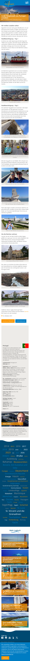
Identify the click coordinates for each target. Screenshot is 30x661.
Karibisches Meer (23, 485)
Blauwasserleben (20, 462)
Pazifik (9, 502)
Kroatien (5, 490)
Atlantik (25, 456)
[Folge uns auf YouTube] (10, 638)
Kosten (25, 488)
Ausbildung (12, 458)
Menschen (7, 496)
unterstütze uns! (21, 321)
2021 (21, 449)
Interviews (15, 483)
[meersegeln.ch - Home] (9, 3)
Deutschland (21, 470)
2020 (16, 450)
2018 (4, 449)
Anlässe (13, 456)
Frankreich (22, 476)
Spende (26, 311)
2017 (24, 446)
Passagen (24, 499)
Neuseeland (23, 497)
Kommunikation (16, 488)
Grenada (4, 481)
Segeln (16, 505)
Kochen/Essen (5, 488)
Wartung (22, 520)
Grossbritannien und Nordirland (18, 481)
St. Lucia (21, 508)
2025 (17, 453)
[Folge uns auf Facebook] (2, 638)
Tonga (6, 520)
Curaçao (5, 471)
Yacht (15, 522)
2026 (22, 452)
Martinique (19, 493)
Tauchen (5, 517)
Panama (17, 500)
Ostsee (9, 499)
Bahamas (7, 461)
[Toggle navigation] (27, 3)
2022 (26, 449)
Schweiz (21, 502)
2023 (8, 452)
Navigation (16, 496)
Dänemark (11, 471)
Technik (24, 517)
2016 (18, 446)
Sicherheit (24, 505)
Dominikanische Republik (15, 473)
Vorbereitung (13, 520)
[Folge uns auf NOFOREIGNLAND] (13, 638)
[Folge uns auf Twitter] (17, 638)
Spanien (13, 508)
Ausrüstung (20, 459)
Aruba (19, 455)
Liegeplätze (24, 490)
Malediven (8, 493)
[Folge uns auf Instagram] (6, 638)
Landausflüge (13, 490)
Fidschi (15, 476)
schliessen (5, 658)
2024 (13, 453)
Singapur (7, 508)
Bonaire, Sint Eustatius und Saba (15, 466)
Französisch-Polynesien (10, 479)
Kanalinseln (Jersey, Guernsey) (11, 485)
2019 (11, 449)
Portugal (15, 502)
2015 (12, 446)
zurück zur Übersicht (8, 321)
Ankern (6, 455)
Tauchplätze (14, 517)
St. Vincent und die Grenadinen (15, 512)
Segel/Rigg (7, 504)
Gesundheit (22, 479)
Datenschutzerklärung (7, 654)
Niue (3, 500)
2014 (6, 446)
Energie (8, 476)
